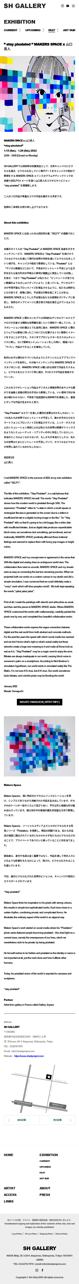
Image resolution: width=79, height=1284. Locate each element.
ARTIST (9, 1188)
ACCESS (10, 1194)
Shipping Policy (46, 1233)
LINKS (8, 1201)
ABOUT (45, 1188)
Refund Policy (61, 1233)
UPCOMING (32, 30)
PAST (51, 30)
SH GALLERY (39, 1248)
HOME (8, 1155)
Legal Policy (17, 1233)
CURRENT (10, 30)
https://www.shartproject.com (29, 1056)
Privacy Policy (31, 1233)
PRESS (45, 1194)
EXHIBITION (49, 1155)
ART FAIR (69, 30)
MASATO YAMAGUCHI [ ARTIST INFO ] (39, 702)
